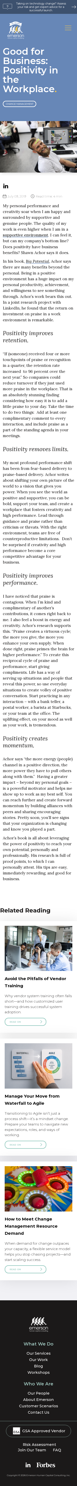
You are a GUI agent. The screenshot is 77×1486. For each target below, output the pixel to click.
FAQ (57, 1450)
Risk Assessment (39, 1444)
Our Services (39, 1353)
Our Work (38, 1359)
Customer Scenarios (38, 1406)
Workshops (38, 1372)
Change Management (19, 103)
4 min (49, 196)
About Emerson (38, 1399)
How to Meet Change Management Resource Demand (31, 1226)
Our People (39, 1393)
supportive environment (25, 235)
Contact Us (38, 1412)
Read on (15, 1022)
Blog (38, 1366)
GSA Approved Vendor (43, 1431)
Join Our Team (32, 1450)
